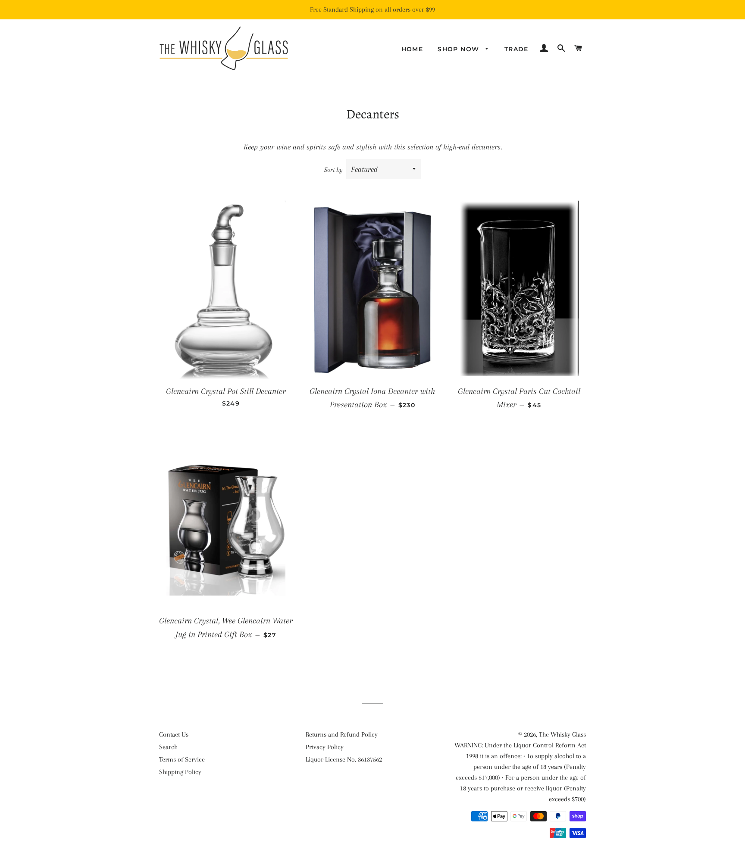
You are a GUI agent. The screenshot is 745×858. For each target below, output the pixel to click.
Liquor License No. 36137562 (344, 759)
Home (412, 49)
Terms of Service (182, 759)
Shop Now (460, 49)
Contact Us (173, 734)
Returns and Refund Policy (342, 734)
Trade (516, 49)
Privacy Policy (325, 747)
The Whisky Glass (562, 734)
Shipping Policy (180, 772)
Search (168, 747)
